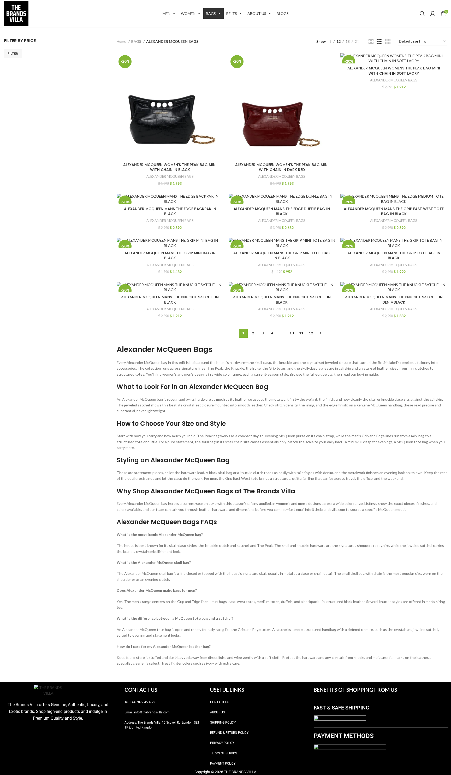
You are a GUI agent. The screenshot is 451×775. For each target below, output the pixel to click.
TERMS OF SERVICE (224, 753)
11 (301, 333)
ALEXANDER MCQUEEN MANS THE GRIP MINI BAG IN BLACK (170, 255)
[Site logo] (16, 13)
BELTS (231, 13)
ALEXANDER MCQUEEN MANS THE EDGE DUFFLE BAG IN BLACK (282, 211)
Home (122, 41)
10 (291, 333)
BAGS (211, 13)
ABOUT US (256, 13)
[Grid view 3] (379, 41)
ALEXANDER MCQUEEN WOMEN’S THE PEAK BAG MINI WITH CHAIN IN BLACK (170, 167)
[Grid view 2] (371, 41)
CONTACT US (219, 702)
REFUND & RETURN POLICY (229, 733)
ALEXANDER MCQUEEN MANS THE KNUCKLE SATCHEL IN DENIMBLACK (394, 299)
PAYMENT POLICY (222, 763)
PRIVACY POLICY (222, 743)
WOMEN (188, 13)
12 (311, 333)
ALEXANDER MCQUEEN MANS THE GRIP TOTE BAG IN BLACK (393, 255)
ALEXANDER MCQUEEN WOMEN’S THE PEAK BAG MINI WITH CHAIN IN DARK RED (282, 167)
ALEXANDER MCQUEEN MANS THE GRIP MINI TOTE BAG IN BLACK (281, 255)
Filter (13, 53)
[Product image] (170, 106)
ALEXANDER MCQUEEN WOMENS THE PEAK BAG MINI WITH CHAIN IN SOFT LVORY (393, 71)
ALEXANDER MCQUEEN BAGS (170, 176)
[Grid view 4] (387, 41)
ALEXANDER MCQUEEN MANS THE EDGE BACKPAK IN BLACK (170, 211)
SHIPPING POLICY (223, 722)
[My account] (433, 13)
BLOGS (283, 13)
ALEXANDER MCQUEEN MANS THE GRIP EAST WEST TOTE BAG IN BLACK (394, 211)
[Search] (422, 13)
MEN (166, 13)
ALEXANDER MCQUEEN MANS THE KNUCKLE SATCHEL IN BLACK (170, 299)
